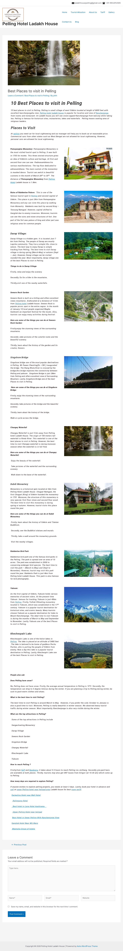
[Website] (98, 898)
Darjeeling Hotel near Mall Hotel (26, 795)
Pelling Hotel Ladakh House (30, 23)
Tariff (102, 12)
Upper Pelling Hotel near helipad (27, 812)
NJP (23, 770)
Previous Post (19, 845)
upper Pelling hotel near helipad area (33, 790)
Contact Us (66, 22)
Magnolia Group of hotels (23, 829)
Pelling (34, 196)
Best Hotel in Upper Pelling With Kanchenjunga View (35, 818)
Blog (77, 22)
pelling (16, 134)
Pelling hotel (21, 304)
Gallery (111, 12)
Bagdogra (33, 770)
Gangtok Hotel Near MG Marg (25, 823)
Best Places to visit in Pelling (37, 95)
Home (64, 12)
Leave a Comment (15, 95)
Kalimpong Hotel (20, 801)
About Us (93, 12)
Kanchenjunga (102, 113)
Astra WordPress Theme (87, 946)
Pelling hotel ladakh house (52, 113)
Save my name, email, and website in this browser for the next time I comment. (44, 907)
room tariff (76, 790)
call (12, 790)
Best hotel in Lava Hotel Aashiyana (29, 806)
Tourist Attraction (78, 12)
